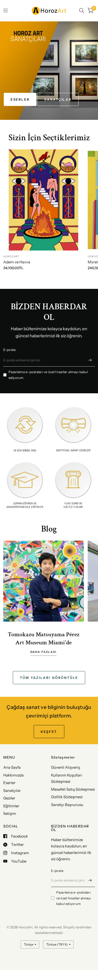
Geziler (9, 798)
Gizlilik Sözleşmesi (67, 796)
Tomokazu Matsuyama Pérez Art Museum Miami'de (43, 638)
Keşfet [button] (49, 732)
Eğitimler (11, 805)
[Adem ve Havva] (43, 200)
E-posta (9, 350)
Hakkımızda (13, 775)
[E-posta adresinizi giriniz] (90, 360)
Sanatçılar (12, 790)
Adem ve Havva (16, 262)
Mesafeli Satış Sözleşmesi (73, 789)
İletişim (9, 813)
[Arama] (81, 10)
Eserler (9, 782)
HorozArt (11, 256)
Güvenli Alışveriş (65, 767)
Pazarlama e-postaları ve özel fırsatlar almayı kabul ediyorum (48, 375)
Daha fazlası (43, 652)
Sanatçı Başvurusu (67, 804)
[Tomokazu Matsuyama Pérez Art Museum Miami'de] (43, 581)
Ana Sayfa (12, 767)
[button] (20, 99)
